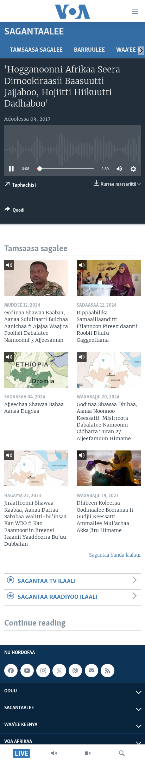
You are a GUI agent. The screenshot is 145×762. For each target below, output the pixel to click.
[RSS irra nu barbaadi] (107, 670)
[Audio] (53, 753)
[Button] (14, 211)
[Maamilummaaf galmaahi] (91, 670)
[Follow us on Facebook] (11, 670)
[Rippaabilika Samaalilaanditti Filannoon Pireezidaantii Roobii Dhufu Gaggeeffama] (109, 278)
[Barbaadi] (121, 753)
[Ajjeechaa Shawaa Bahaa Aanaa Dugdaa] (36, 370)
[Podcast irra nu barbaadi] (75, 670)
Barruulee (89, 50)
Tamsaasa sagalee (36, 50)
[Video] (87, 753)
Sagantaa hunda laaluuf (115, 555)
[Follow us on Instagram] (43, 670)
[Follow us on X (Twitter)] (59, 670)
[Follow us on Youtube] (27, 670)
